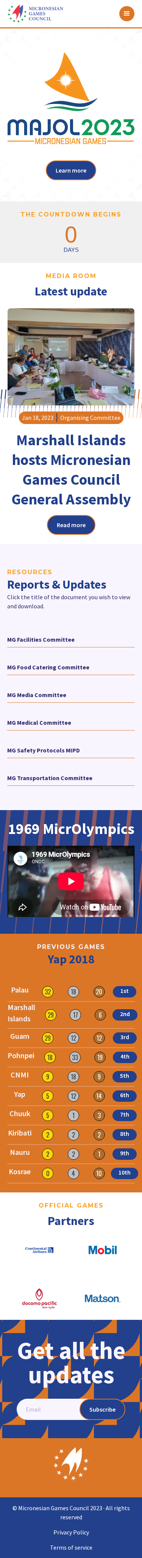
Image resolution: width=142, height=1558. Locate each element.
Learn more (71, 170)
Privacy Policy (71, 1532)
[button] (126, 13)
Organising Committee (90, 417)
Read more (71, 525)
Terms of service (71, 1547)
